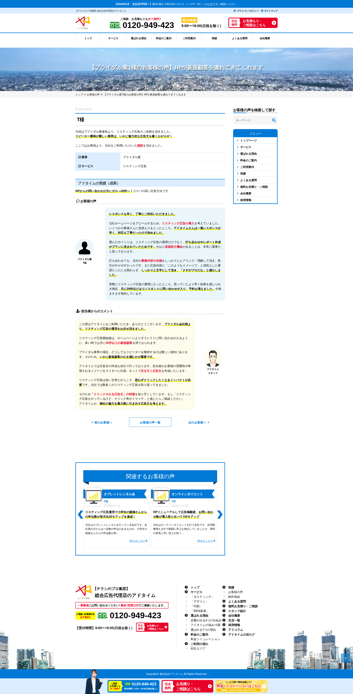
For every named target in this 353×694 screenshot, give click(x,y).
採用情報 (245, 200)
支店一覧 (234, 620)
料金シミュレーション (205, 639)
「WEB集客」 (200, 611)
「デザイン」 (199, 601)
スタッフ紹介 (237, 611)
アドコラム (235, 629)
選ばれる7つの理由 (203, 629)
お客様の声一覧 (150, 422)
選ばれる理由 (248, 154)
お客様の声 (235, 592)
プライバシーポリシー (248, 11)
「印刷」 (196, 606)
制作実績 (234, 597)
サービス (245, 147)
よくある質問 (248, 180)
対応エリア (198, 648)
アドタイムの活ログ (241, 634)
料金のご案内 (248, 160)
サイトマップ (271, 11)
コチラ (211, 4)
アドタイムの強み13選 (205, 625)
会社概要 (245, 193)
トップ (195, 587)
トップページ (248, 140)
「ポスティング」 (202, 597)
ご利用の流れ (199, 644)
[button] (80, 514)
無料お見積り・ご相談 (254, 187)
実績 (243, 173)
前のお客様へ (103, 422)
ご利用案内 (247, 167)
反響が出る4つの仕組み (206, 620)
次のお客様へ (197, 422)
